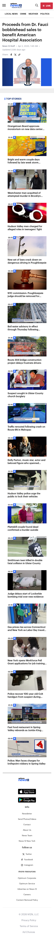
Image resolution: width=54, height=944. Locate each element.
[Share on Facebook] (11, 55)
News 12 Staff (8, 46)
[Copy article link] (19, 55)
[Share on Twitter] (15, 55)
